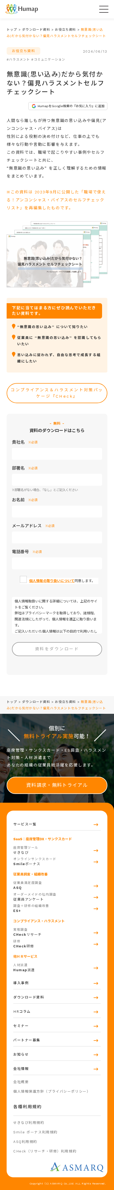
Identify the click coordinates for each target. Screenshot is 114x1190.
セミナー (21, 1026)
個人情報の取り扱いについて (51, 581)
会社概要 (21, 1082)
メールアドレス (33, 525)
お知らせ (21, 1054)
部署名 (24, 468)
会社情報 (21, 1069)
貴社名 (24, 442)
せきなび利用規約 (28, 1123)
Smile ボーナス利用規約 (35, 1132)
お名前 (24, 499)
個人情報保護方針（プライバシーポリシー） (51, 1091)
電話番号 (27, 551)
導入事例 (21, 983)
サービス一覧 (24, 824)
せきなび (25, 850)
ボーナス (34, 861)
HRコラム (22, 1012)
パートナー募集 (26, 1040)
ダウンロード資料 (28, 997)
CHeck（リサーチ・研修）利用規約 (44, 1151)
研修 (23, 943)
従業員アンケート (34, 897)
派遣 (24, 967)
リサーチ (27, 932)
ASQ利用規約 (25, 1142)
